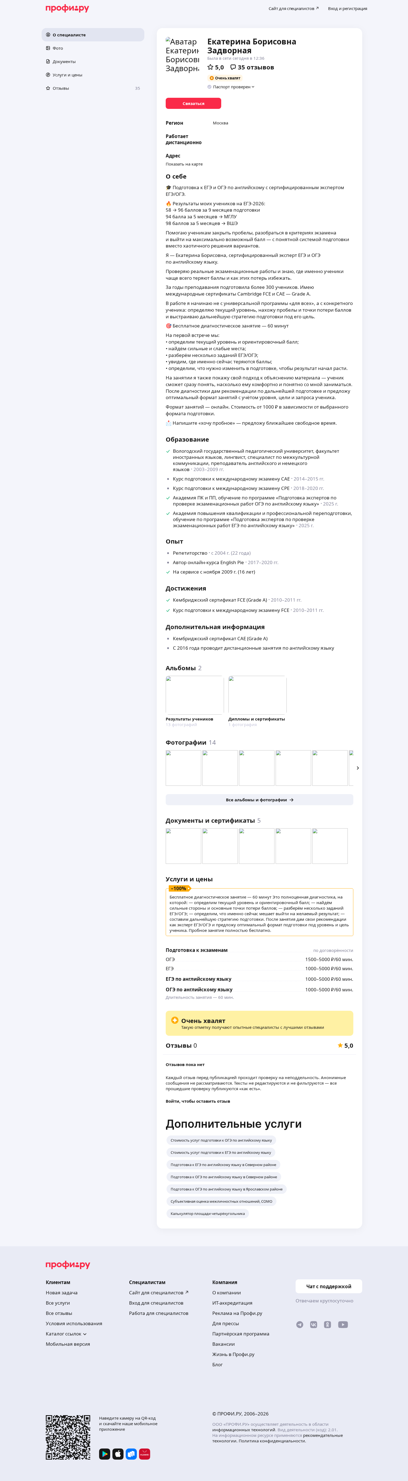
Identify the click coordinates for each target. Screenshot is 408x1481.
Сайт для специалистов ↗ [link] (159, 1292)
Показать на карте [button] (184, 164)
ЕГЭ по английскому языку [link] (198, 979)
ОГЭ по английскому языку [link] (199, 989)
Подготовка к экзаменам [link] (197, 950)
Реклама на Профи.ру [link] (237, 1313)
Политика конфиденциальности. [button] (272, 1441)
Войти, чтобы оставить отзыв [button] (198, 1101)
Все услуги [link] (58, 1303)
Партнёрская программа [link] (241, 1333)
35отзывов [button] (256, 67)
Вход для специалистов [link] (156, 1303)
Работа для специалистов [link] (158, 1313)
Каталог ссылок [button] (63, 1333)
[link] (193, 103)
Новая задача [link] (62, 1292)
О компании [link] (226, 1292)
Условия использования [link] (74, 1323)
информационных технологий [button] (243, 1429)
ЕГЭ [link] (170, 968)
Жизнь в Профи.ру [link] (233, 1354)
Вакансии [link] (223, 1344)
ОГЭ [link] (170, 959)
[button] (93, 34)
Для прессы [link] (225, 1323)
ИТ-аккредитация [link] (232, 1303)
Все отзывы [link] (59, 1313)
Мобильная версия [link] (68, 1344)
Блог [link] (217, 1364)
